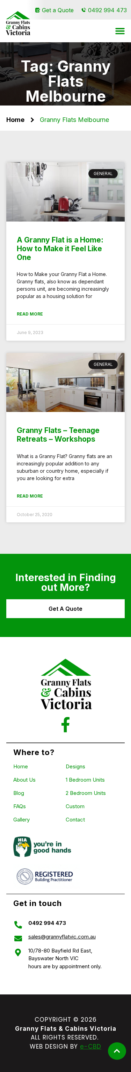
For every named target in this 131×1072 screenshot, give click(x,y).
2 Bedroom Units (86, 793)
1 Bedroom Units (85, 779)
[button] (120, 31)
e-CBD (90, 1046)
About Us (24, 779)
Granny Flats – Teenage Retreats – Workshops (58, 434)
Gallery (21, 819)
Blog (18, 793)
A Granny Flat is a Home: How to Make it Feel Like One (60, 249)
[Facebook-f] (65, 724)
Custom (75, 806)
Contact (75, 819)
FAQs (19, 806)
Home (15, 119)
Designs (75, 766)
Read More (30, 314)
